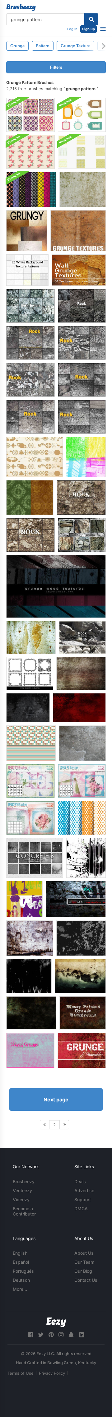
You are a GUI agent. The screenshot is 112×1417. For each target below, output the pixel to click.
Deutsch (21, 1280)
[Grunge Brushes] (86, 457)
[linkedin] (81, 1335)
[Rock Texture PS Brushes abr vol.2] (30, 380)
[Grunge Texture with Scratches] (29, 976)
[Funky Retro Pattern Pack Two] (82, 152)
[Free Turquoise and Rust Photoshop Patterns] (31, 743)
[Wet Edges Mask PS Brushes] (82, 781)
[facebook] (30, 1335)
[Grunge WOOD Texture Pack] (56, 586)
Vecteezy (22, 1190)
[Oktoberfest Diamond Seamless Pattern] (82, 818)
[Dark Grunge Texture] (81, 938)
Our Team (84, 1262)
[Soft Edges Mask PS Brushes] (30, 818)
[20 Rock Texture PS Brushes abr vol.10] (81, 497)
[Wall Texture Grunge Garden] (80, 976)
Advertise (84, 1190)
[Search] (91, 19)
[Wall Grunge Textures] (79, 270)
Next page (56, 1099)
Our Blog (83, 1271)
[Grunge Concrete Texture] (31, 637)
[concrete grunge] (82, 743)
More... (20, 1289)
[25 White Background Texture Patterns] (27, 270)
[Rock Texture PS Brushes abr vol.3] (82, 343)
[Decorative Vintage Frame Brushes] (29, 673)
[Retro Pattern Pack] (31, 189)
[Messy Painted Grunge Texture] (82, 1013)
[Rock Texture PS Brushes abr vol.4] (82, 417)
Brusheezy (24, 1181)
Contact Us (85, 1280)
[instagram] (60, 1335)
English (20, 1253)
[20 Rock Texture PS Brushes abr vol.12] (82, 306)
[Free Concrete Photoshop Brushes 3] (34, 858)
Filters (56, 67)
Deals (80, 1181)
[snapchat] (71, 1335)
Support (82, 1199)
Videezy (21, 1199)
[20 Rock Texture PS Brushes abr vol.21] (30, 306)
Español (21, 1262)
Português (23, 1271)
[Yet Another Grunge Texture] (81, 673)
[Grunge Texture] (82, 189)
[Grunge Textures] (26, 230)
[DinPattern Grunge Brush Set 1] (30, 497)
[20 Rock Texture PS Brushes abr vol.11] (82, 637)
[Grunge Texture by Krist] (28, 707)
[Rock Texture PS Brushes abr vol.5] (30, 417)
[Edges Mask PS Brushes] (30, 781)
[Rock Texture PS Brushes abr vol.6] (30, 343)
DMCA (81, 1208)
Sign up (88, 29)
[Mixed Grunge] (30, 1050)
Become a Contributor (24, 1211)
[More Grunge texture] (31, 1013)
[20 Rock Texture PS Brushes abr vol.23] (82, 535)
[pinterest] (51, 1335)
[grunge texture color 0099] (24, 899)
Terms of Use (20, 1373)
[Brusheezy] (21, 7)
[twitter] (41, 1335)
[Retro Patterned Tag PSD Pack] (82, 115)
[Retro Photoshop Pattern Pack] (30, 115)
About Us (84, 1253)
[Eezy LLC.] (56, 1322)
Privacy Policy (52, 1373)
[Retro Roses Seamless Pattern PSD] (30, 152)
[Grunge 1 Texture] (29, 938)
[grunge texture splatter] (86, 858)
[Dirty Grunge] (79, 707)
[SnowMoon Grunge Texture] (76, 899)
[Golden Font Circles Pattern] (34, 457)
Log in (72, 29)
